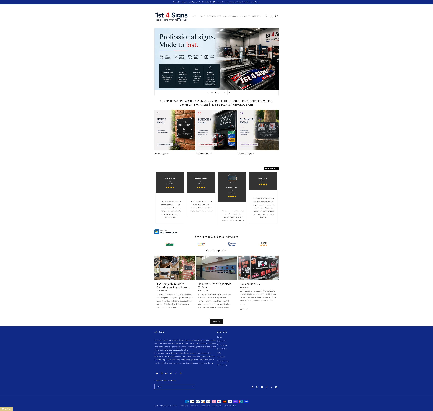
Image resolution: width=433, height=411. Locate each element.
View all (216, 321)
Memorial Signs (245, 153)
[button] (198, 16)
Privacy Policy (222, 345)
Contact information (230, 405)
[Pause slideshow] (229, 92)
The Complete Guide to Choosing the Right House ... (173, 285)
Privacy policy (194, 405)
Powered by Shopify (171, 406)
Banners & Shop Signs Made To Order (214, 285)
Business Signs (202, 153)
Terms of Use (221, 341)
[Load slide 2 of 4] (212, 92)
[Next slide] (224, 92)
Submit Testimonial (271, 168)
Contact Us (221, 357)
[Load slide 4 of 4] (218, 92)
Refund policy (222, 365)
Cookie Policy (222, 349)
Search (219, 337)
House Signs (160, 153)
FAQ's (219, 353)
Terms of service (223, 361)
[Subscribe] (192, 386)
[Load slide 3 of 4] (215, 92)
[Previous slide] (203, 92)
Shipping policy (216, 405)
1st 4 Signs (162, 406)
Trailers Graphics (250, 284)
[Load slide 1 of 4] (208, 92)
